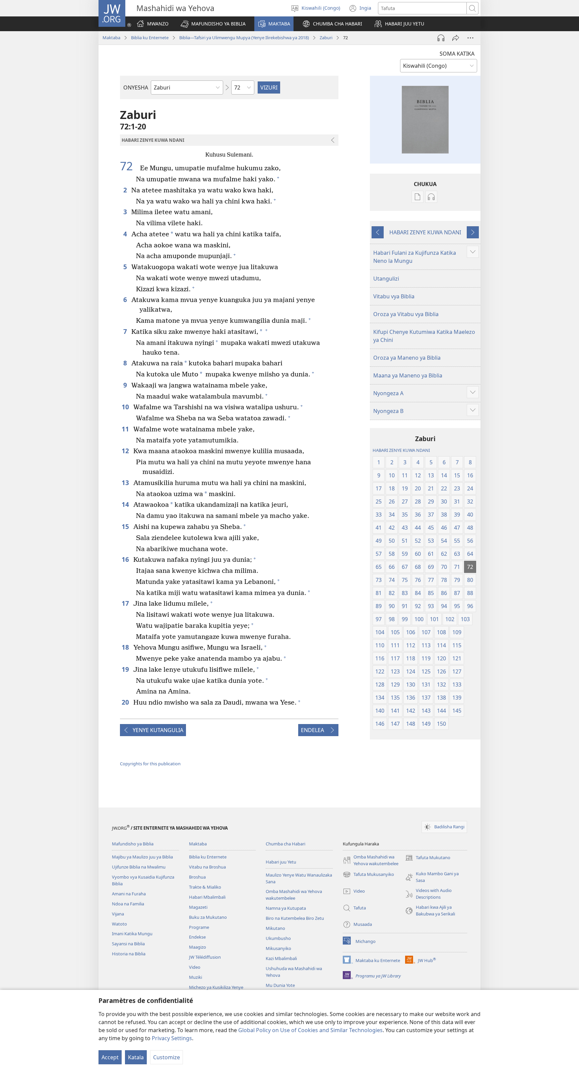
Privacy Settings (172, 1038)
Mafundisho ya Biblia (132, 844)
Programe (199, 927)
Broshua (197, 877)
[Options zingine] (470, 38)
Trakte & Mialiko (205, 887)
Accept (110, 1057)
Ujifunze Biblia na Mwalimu (139, 867)
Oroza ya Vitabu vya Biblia (406, 314)
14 (126, 504)
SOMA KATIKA (457, 53)
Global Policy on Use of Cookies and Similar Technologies (310, 1030)
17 (126, 603)
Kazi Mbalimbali (281, 958)
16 (126, 559)
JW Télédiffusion (205, 957)
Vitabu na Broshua (207, 867)
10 (126, 407)
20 (126, 702)
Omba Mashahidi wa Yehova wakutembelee (294, 894)
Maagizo (197, 947)
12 (126, 451)
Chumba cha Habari (285, 844)
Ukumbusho (278, 938)
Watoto (119, 924)
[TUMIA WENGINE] (456, 38)
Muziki (195, 977)
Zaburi (326, 38)
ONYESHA (135, 87)
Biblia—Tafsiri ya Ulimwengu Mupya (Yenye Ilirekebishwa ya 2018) (244, 38)
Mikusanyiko (278, 948)
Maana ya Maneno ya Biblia (407, 375)
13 (126, 482)
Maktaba (111, 38)
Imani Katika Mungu (132, 934)
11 (126, 429)
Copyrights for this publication (150, 764)
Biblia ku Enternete (150, 38)
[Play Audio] (441, 38)
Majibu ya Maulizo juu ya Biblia (142, 857)
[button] (213, 23)
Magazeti (198, 907)
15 (126, 526)
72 (129, 166)
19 (126, 669)
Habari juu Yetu (281, 862)
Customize (166, 1057)
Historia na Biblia (128, 954)
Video (194, 967)
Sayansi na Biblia (128, 944)
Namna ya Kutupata (286, 908)
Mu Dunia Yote (280, 985)
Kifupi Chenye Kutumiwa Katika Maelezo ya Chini (424, 336)
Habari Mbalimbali (207, 897)
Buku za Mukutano (208, 917)
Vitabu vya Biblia (393, 296)
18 (126, 647)
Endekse (197, 937)
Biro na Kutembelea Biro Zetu (295, 918)
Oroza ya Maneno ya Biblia (407, 357)
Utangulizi (386, 278)
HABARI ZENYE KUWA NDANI (425, 232)
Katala (136, 1057)
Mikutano (275, 928)
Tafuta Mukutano (427, 858)
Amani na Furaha (129, 894)
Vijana (118, 914)
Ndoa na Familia (128, 904)
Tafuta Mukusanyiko (368, 875)
